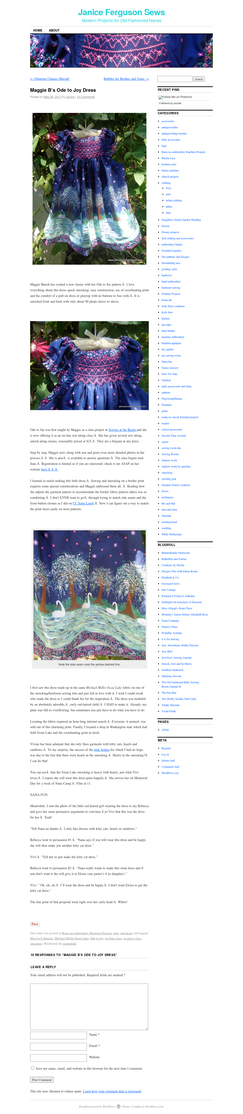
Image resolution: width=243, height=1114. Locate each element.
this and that (168, 503)
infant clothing (174, 200)
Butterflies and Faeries (174, 559)
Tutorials (166, 516)
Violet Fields (169, 711)
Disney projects (170, 232)
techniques (167, 497)
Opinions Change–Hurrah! (50, 78)
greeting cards (169, 269)
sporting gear (169, 479)
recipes (165, 423)
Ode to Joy (96, 938)
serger (165, 442)
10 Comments (86, 97)
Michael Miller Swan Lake (72, 938)
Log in (165, 754)
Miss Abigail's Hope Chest (177, 608)
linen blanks (168, 331)
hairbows (167, 275)
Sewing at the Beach (122, 429)
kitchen (166, 318)
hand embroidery (171, 281)
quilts (165, 411)
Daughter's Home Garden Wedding (181, 220)
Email (94, 1045)
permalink (69, 943)
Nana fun (167, 361)
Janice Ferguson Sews (121, 11)
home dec (167, 300)
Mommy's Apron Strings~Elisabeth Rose (185, 614)
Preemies (167, 405)
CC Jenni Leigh (83, 503)
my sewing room (171, 355)
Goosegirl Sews (171, 583)
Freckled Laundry (172, 250)
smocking (126, 933)
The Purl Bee (169, 692)
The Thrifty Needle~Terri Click (179, 699)
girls (116, 933)
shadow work (169, 460)
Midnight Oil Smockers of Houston (182, 602)
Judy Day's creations (173, 306)
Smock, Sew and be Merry (177, 664)
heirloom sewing (171, 287)
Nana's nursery (170, 368)
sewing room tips (171, 448)
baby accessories (171, 139)
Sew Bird (167, 651)
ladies (169, 206)
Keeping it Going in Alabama (178, 596)
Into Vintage (169, 590)
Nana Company (170, 620)
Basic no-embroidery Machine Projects (87, 933)
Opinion (166, 380)
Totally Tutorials (171, 705)
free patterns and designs (175, 257)
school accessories (172, 429)
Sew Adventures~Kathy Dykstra (180, 645)
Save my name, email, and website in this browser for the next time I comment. (89, 1068)
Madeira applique (171, 343)
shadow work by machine (176, 466)
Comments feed (170, 766)
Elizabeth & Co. (170, 577)
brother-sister (169, 164)
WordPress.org (170, 773)
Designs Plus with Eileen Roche (180, 571)
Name (94, 1034)
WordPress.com (154, 1106)
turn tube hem (169, 509)
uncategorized (169, 522)
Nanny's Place (170, 627)
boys (168, 188)
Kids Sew (167, 312)
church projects (170, 176)
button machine (170, 170)
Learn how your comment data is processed (112, 1091)
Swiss (165, 491)
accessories (168, 121)
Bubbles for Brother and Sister (126, 78)
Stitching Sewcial (171, 676)
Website (94, 1057)
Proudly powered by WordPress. (97, 1106)
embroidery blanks (172, 244)
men (168, 212)
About (54, 30)
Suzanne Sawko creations (176, 485)
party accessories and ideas (177, 386)
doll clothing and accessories (178, 238)
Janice (70, 97)
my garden (167, 349)
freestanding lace (171, 263)
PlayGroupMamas (172, 398)
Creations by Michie (173, 565)
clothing (166, 183)
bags (164, 146)
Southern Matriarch (172, 670)
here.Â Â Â (49, 469)
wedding (166, 528)
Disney (166, 226)
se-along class (132, 938)
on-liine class (113, 938)
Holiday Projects (171, 294)
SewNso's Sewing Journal (176, 657)
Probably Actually (172, 633)
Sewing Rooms (170, 454)
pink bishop (102, 749)
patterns (166, 392)
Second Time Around (174, 435)
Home (37, 30)
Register (166, 748)
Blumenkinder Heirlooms (176, 553)
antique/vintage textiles (174, 133)
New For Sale (169, 374)
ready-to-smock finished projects (180, 417)
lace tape (166, 324)
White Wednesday (172, 534)
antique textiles (170, 127)
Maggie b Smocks (41, 938)
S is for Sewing (170, 639)
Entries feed (168, 760)
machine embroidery (173, 337)
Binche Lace (168, 158)
